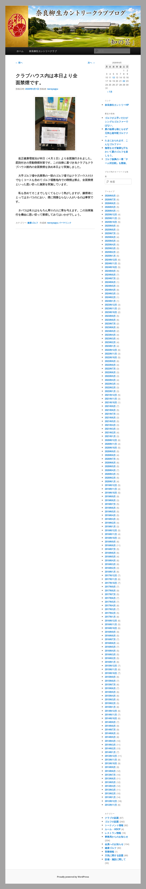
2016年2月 (110, 658)
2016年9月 (110, 631)
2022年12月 (111, 350)
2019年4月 (110, 515)
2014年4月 (110, 741)
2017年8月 (110, 590)
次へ (91, 62)
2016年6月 (110, 643)
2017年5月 (110, 601)
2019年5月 (110, 511)
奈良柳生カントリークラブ (43, 51)
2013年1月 (110, 797)
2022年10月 (111, 357)
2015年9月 (110, 676)
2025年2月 (110, 252)
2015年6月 (110, 688)
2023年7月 (110, 323)
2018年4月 (110, 560)
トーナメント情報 (114, 825)
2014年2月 (110, 748)
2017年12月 (111, 575)
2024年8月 (110, 274)
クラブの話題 (112, 817)
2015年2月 (110, 703)
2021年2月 (110, 432)
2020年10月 (111, 447)
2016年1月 (110, 662)
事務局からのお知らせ (116, 836)
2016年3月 (110, 654)
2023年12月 (111, 304)
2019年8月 (110, 500)
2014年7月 (110, 729)
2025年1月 (110, 255)
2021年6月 (110, 417)
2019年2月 (110, 522)
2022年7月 (110, 368)
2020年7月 (110, 458)
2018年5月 (110, 556)
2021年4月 (110, 425)
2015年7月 (110, 684)
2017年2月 (110, 613)
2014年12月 (111, 710)
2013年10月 (111, 763)
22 (124, 81)
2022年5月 (110, 376)
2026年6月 (110, 203)
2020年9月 (110, 451)
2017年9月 (110, 586)
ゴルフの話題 (112, 821)
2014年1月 (110, 752)
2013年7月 (110, 774)
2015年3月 (110, 699)
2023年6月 (110, 327)
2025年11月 (111, 218)
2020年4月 (110, 470)
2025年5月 (110, 240)
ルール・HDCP (113, 829)
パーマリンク (65, 222)
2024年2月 (110, 297)
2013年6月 (110, 778)
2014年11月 (111, 714)
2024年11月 (111, 263)
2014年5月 (110, 737)
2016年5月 (110, 646)
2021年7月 (110, 413)
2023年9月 (110, 316)
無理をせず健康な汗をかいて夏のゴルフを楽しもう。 (116, 151)
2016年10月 (111, 628)
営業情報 (109, 851)
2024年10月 (111, 267)
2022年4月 (110, 380)
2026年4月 (110, 210)
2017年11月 (111, 579)
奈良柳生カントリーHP (117, 104)
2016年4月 (110, 650)
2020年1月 (110, 481)
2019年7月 (110, 504)
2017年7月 (110, 594)
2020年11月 (111, 443)
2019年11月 (111, 489)
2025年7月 (110, 233)
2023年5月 (110, 331)
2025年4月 (110, 244)
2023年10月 (111, 312)
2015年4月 (110, 695)
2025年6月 (110, 237)
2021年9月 (110, 406)
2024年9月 (110, 270)
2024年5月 (110, 285)
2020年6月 (110, 462)
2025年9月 (110, 225)
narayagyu (52, 88)
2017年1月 (110, 616)
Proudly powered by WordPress (73, 876)
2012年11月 (111, 804)
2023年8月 (110, 319)
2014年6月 (110, 733)
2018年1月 (110, 571)
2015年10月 (111, 673)
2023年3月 (110, 338)
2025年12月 (111, 214)
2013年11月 (111, 759)
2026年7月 (110, 199)
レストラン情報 (113, 833)
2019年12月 (111, 485)
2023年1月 (110, 346)
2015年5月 (110, 692)
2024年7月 (110, 278)
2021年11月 (111, 398)
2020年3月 (110, 474)
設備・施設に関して (115, 859)
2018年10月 (111, 537)
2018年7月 (110, 549)
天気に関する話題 (114, 855)
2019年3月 (110, 519)
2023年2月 (110, 342)
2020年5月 (110, 466)
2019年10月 (111, 492)
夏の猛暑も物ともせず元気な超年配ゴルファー (116, 132)
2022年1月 (110, 391)
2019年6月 (110, 507)
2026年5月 (110, 207)
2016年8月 (110, 635)
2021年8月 (110, 410)
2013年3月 (110, 789)
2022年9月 (110, 361)
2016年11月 (111, 624)
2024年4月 (110, 289)
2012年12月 (111, 801)
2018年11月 (111, 534)
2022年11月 (111, 353)
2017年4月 (110, 605)
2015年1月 (110, 707)
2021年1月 (110, 436)
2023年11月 (111, 308)
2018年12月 (111, 530)
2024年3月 (110, 293)
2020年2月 (110, 477)
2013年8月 (110, 771)
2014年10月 (111, 718)
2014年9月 (110, 722)
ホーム (20, 51)
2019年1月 (110, 526)
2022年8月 (110, 364)
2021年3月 (110, 428)
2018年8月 (110, 545)
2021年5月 (110, 421)
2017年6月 (110, 598)
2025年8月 (110, 229)
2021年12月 (111, 395)
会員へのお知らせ (114, 844)
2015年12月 (111, 665)
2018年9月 (110, 541)
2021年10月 (111, 402)
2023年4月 (110, 334)
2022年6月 (110, 372)
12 (113, 77)
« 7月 (109, 91)
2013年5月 (110, 782)
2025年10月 (111, 222)
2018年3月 (110, 564)
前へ (19, 62)
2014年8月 (110, 725)
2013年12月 (111, 755)
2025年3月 (110, 248)
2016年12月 (111, 620)
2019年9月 (110, 496)
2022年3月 (110, 383)
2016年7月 (110, 639)
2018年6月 (110, 552)
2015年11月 (111, 669)
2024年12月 (111, 259)
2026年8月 (110, 195)
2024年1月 (110, 301)
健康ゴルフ (32, 222)
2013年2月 (110, 793)
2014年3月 (110, 744)
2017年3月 (110, 609)
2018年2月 (110, 568)
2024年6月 (110, 282)
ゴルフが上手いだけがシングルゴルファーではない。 (116, 121)
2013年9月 (110, 767)
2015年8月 (110, 680)
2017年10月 (111, 582)
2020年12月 (111, 440)
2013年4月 (110, 786)
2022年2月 (110, 387)
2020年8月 (110, 455)
